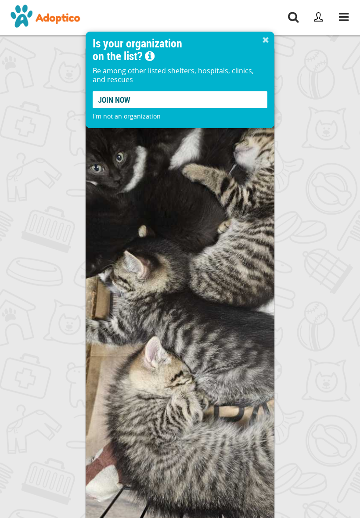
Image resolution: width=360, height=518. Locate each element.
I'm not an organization (127, 116)
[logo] (45, 17)
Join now (114, 99)
